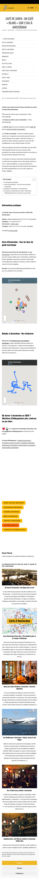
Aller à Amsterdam (7, 42)
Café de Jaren (15, 224)
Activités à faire (7, 63)
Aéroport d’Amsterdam (12, 520)
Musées (4, 60)
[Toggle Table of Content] (33, 179)
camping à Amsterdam (27, 443)
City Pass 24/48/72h (11, 525)
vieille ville (33, 127)
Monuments (5, 56)
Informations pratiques (11, 182)
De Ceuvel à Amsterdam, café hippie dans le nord (19, 588)
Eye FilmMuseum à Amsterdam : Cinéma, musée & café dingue (19, 738)
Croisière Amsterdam (11, 512)
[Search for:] (35, 8)
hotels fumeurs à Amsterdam (26, 445)
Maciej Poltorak (12, 98)
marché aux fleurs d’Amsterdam (16, 129)
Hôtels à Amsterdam (8, 49)
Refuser (19, 868)
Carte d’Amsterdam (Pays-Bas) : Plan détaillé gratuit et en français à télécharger (19, 637)
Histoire (4, 88)
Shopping (4, 84)
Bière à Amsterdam (10, 516)
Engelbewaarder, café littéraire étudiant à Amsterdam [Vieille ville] (19, 840)
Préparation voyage (8, 53)
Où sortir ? (5, 74)
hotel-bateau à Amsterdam (10, 445)
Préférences (19, 873)
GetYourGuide (13, 230)
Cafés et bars (6, 77)
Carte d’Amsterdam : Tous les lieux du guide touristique (17, 185)
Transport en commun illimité (14, 529)
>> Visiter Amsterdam (8, 39)
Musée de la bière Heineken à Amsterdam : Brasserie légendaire (19, 688)
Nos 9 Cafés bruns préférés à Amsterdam (19, 790)
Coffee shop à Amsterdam (9, 70)
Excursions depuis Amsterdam (11, 92)
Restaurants (5, 81)
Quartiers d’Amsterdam (9, 46)
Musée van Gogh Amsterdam (14, 503)
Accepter (19, 863)
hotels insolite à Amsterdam (10, 447)
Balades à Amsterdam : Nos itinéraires (15, 188)
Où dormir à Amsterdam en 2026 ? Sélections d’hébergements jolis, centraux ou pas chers (17, 192)
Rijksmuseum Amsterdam (13, 507)
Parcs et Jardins (7, 67)
